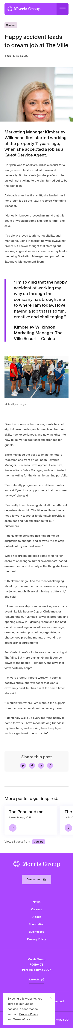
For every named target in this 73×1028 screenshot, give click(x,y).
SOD (66, 1019)
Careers (10, 25)
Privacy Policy (28, 1014)
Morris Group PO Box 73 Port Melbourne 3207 (36, 965)
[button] (63, 9)
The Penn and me (26, 811)
